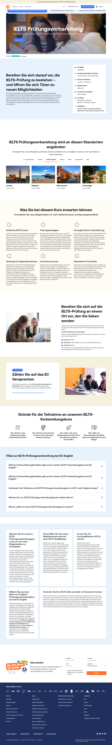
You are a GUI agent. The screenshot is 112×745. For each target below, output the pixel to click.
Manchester (81, 110)
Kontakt (8, 721)
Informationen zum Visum (65, 699)
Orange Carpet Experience (65, 702)
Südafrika (86, 715)
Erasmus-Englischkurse (38, 721)
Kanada (86, 702)
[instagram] (97, 733)
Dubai (102, 110)
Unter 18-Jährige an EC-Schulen (14, 715)
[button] (63, 7)
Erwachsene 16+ (25, 734)
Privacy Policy (33, 739)
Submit (96, 673)
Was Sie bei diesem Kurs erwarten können (62, 10)
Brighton (98, 108)
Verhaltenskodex (10, 718)
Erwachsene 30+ (38, 734)
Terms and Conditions (24, 739)
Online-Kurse (28, 6)
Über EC (8, 705)
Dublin (87, 110)
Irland (85, 708)
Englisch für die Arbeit (38, 705)
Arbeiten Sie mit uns (11, 712)
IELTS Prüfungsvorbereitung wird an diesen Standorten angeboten (27, 10)
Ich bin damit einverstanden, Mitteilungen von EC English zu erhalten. (75, 672)
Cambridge (91, 108)
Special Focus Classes (38, 728)
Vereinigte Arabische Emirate (92, 718)
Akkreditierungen (10, 702)
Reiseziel (14, 6)
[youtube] (105, 733)
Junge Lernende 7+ (11, 734)
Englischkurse (36, 699)
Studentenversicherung (64, 705)
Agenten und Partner (12, 708)
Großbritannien (88, 705)
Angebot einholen (87, 6)
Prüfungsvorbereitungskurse (40, 712)
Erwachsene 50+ (51, 734)
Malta (91, 110)
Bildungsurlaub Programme (39, 724)
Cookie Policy (40, 739)
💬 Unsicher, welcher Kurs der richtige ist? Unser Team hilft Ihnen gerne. (56, 2)
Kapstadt (97, 110)
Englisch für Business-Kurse (39, 708)
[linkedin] (102, 733)
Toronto (79, 108)
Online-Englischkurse (38, 715)
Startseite (9, 699)
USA (85, 699)
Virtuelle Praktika (36, 718)
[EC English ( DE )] (8, 7)
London (85, 108)
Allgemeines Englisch (38, 702)
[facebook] (100, 733)
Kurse (20, 6)
